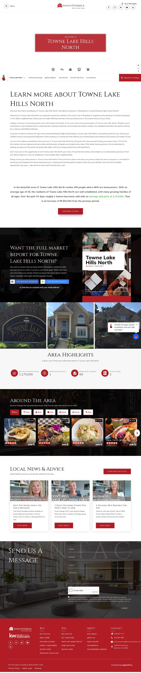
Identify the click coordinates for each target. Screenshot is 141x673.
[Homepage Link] (70, 6)
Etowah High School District (65, 134)
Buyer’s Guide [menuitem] (45, 649)
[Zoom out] (138, 68)
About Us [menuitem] (91, 638)
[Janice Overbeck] (4, 77)
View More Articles (117, 471)
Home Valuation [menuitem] (68, 645)
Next (137, 433)
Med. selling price (29, 371)
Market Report (50, 78)
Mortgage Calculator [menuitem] (49, 653)
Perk (51, 412)
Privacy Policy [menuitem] (14, 668)
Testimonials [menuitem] (92, 645)
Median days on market (88, 371)
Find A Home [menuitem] (45, 638)
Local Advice (91, 78)
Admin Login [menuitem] (27, 668)
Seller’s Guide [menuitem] (67, 649)
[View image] (70, 325)
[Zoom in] (138, 65)
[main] (70, 276)
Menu (12, 6)
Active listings (115, 371)
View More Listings (70, 211)
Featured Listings (35, 78)
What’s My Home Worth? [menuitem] (71, 642)
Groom (76, 412)
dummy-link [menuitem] (66, 653)
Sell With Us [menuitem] (66, 634)
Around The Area (77, 78)
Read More (22, 525)
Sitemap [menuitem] (38, 668)
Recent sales (57, 371)
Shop (39, 412)
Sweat (64, 412)
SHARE (32, 420)
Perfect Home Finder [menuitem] (48, 645)
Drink (27, 412)
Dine (15, 412)
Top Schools (63, 78)
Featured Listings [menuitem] (47, 642)
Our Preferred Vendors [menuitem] (97, 649)
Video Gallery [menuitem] (93, 642)
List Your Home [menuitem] (67, 638)
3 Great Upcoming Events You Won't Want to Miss (70, 506)
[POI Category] (53, 69)
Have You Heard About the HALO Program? (27, 506)
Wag (89, 412)
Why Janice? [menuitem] (92, 634)
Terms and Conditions (74, 603)
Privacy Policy (86, 603)
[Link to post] (29, 490)
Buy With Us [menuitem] (45, 634)
